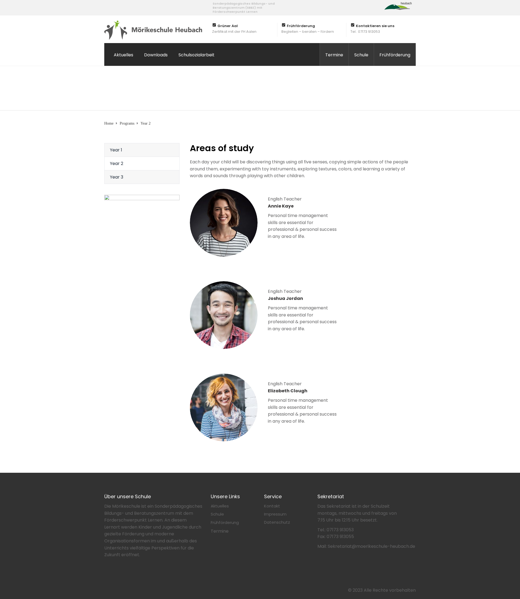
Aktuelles (123, 55)
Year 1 (116, 150)
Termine (334, 55)
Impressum (275, 514)
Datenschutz (277, 522)
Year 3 (116, 177)
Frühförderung (394, 55)
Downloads (156, 55)
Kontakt (272, 506)
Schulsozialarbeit (196, 55)
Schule (361, 55)
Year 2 (116, 163)
